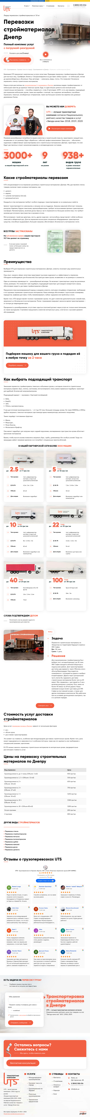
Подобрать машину (16, 365)
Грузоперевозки (11, 69)
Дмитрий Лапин (44, 951)
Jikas (40, 929)
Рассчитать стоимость (18, 60)
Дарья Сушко (70, 929)
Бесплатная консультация (22, 1063)
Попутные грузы (37, 6)
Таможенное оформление (33, 1100)
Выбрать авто (24, 503)
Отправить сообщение (19, 1023)
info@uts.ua (75, 1089)
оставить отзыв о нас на (45, 880)
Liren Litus (15, 908)
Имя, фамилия (14, 997)
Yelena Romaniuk (71, 951)
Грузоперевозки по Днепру (41, 69)
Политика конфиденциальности (14, 1114)
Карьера (57, 1090)
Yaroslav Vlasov (17, 951)
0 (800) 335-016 (79, 5)
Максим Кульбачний (72, 908)
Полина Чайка (43, 908)
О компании (50, 6)
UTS (5, 69)
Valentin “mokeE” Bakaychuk (74, 886)
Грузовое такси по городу (24, 69)
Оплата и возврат (57, 1086)
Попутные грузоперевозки (34, 1095)
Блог (55, 1094)
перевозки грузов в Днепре (22, 726)
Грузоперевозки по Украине (35, 1089)
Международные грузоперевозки (35, 1078)
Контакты (61, 6)
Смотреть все (43, 705)
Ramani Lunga (16, 886)
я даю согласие (22, 1015)
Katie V (14, 929)
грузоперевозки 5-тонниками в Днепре (39, 85)
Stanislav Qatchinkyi (45, 886)
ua (68, 6)
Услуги (26, 6)
